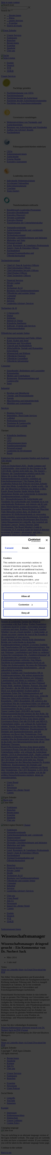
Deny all (25, 613)
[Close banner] (47, 540)
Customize (24, 604)
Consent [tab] (9, 548)
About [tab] (42, 548)
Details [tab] (25, 548)
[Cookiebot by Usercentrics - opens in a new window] (30, 540)
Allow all (25, 596)
